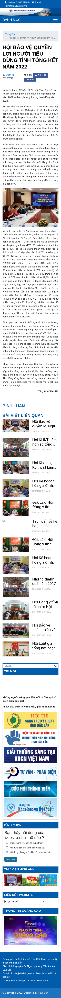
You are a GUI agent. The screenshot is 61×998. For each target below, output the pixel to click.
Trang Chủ (10, 34)
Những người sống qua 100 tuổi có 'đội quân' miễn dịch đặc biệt (29, 695)
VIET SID (43, 992)
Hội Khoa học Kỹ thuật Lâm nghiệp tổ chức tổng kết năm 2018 (44, 465)
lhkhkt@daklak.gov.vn (22, 973)
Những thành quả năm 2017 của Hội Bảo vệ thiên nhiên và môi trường (44, 581)
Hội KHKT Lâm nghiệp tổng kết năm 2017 (44, 442)
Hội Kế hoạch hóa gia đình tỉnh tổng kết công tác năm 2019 (43, 483)
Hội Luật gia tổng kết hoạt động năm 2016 (45, 645)
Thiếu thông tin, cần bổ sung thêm (26, 843)
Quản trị (10, 75)
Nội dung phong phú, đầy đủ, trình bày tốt (30, 852)
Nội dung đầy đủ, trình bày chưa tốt (27, 847)
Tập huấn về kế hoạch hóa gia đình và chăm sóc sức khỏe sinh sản (44, 523)
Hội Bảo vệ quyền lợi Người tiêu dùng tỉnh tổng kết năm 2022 (45, 423)
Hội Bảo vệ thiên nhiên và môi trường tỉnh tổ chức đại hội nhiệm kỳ (45, 627)
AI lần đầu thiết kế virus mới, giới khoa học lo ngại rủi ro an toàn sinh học (29, 704)
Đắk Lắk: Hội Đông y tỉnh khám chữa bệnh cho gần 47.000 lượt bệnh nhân (43, 504)
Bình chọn (10, 859)
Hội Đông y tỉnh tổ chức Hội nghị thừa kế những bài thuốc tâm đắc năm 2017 (45, 604)
